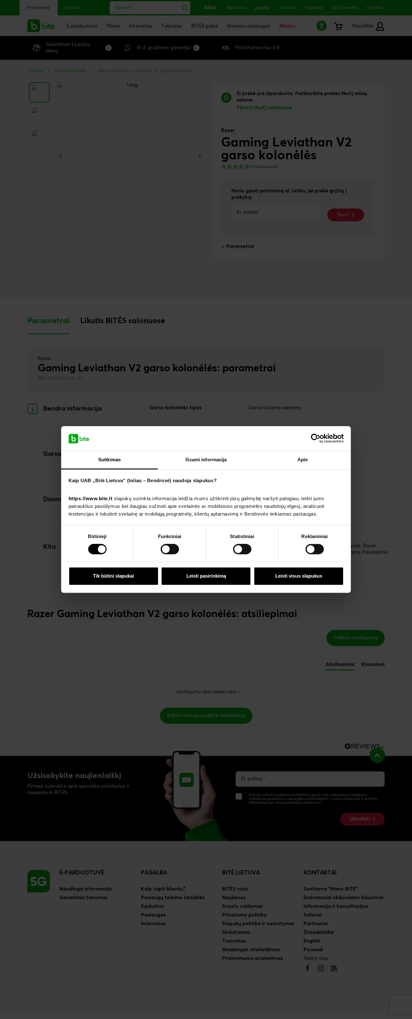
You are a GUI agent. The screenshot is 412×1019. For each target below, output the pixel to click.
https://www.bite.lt (91, 498)
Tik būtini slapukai (113, 576)
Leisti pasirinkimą (206, 576)
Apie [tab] (302, 459)
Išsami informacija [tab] (206, 459)
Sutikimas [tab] (109, 459)
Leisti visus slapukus (298, 576)
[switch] (170, 549)
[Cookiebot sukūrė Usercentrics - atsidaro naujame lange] (315, 438)
